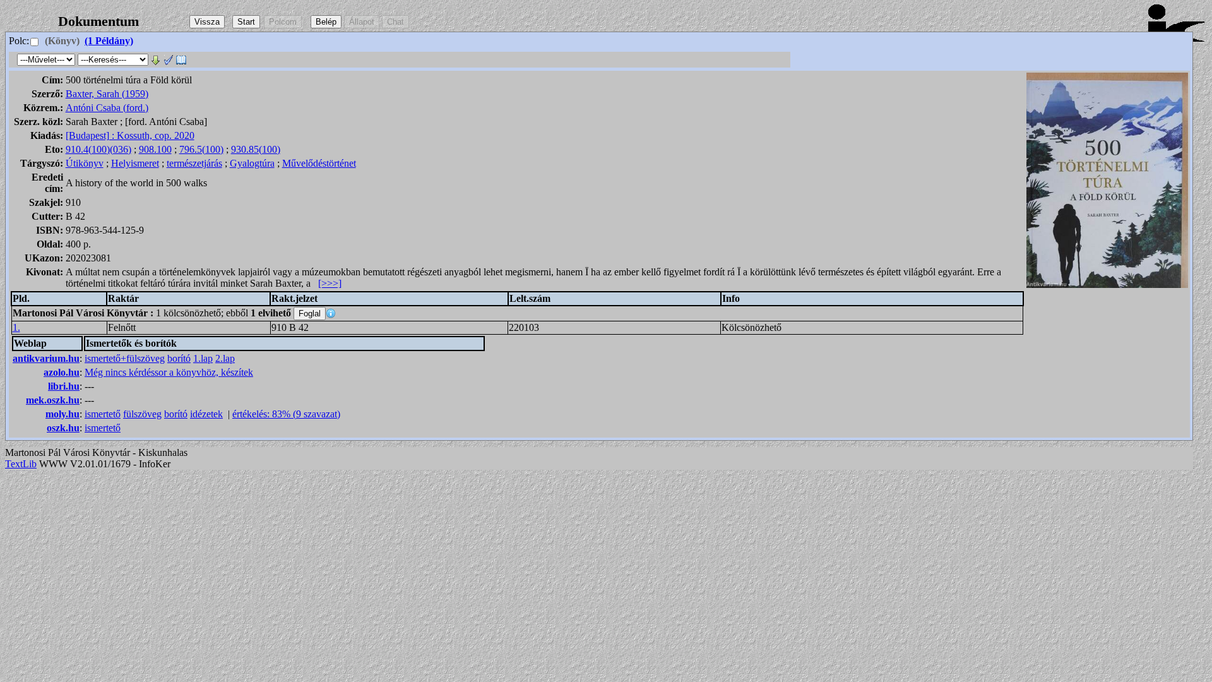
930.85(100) (255, 149)
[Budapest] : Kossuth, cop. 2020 (130, 135)
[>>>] (330, 283)
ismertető (103, 414)
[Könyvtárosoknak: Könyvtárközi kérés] (181, 59)
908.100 (155, 149)
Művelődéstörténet (319, 163)
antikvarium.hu (46, 358)
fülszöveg (142, 414)
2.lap (225, 358)
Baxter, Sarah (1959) (107, 93)
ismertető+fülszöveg (125, 358)
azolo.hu (62, 372)
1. (16, 327)
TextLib (21, 463)
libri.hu (64, 386)
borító (179, 358)
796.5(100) (201, 149)
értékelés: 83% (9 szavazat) (286, 414)
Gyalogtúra (252, 163)
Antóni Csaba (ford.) (107, 107)
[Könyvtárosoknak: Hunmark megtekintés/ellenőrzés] (168, 59)
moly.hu (62, 414)
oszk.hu (63, 427)
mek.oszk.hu (53, 400)
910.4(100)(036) (98, 149)
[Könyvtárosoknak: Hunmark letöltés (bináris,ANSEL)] (156, 59)
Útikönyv (85, 163)
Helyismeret (135, 163)
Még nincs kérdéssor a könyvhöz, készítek (169, 372)
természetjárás (194, 163)
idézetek (206, 414)
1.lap (203, 358)
